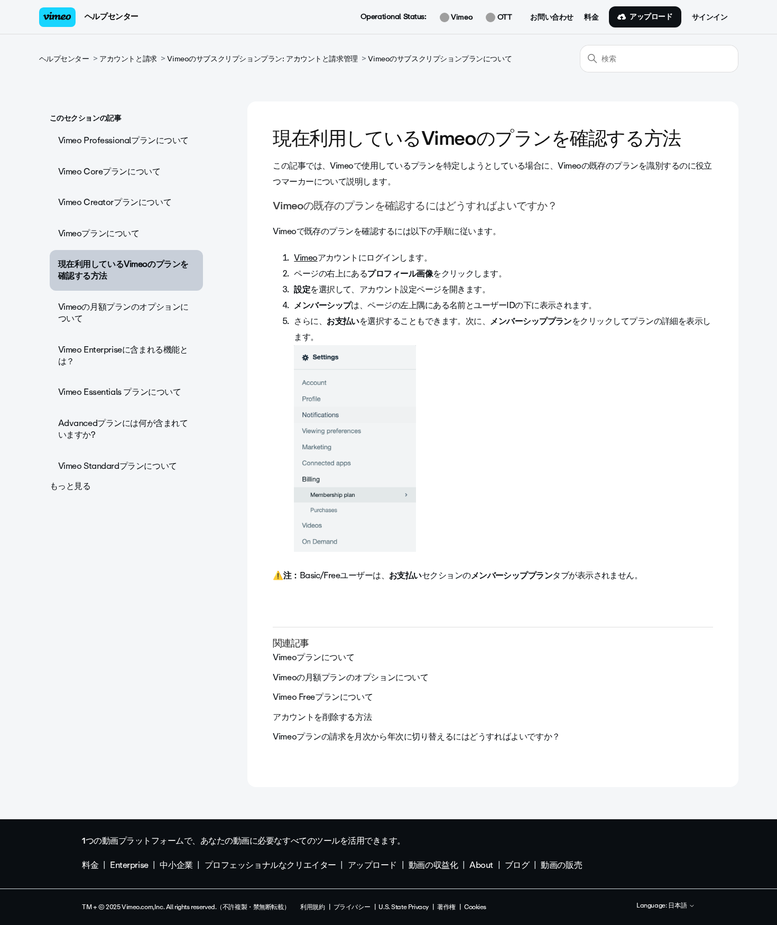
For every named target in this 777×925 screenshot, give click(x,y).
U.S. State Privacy (403, 907)
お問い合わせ (551, 17)
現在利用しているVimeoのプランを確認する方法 (123, 270)
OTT (503, 17)
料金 (591, 17)
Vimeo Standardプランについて (117, 466)
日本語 (678, 906)
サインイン (710, 17)
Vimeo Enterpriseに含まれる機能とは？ (123, 355)
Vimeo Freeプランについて (323, 697)
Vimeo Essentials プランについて (119, 392)
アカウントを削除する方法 (322, 717)
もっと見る (70, 486)
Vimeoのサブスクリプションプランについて (440, 59)
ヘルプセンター (111, 16)
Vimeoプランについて (99, 233)
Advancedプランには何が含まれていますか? (123, 429)
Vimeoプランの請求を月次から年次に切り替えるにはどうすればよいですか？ (416, 736)
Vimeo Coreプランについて (109, 171)
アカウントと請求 (128, 59)
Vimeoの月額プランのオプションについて (123, 313)
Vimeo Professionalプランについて (123, 140)
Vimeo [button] (461, 17)
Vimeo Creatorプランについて (115, 202)
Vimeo (305, 258)
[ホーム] (57, 17)
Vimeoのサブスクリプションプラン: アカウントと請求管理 (262, 59)
